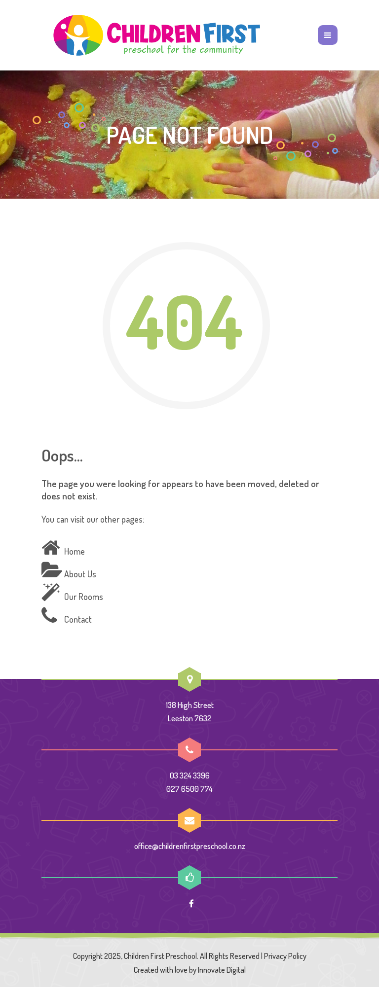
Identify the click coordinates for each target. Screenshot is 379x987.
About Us (80, 573)
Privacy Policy (285, 956)
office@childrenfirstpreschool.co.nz (189, 846)
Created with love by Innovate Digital (190, 970)
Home (74, 551)
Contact (78, 619)
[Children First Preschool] (154, 35)
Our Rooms (83, 596)
